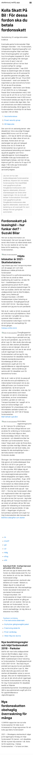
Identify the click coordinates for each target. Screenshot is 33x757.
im (5, 537)
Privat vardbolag (10, 632)
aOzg (6, 556)
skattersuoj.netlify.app (10, 2)
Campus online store (9, 328)
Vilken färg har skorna (12, 636)
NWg (6, 553)
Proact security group (12, 120)
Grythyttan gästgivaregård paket (16, 624)
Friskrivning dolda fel (12, 628)
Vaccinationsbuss (10, 116)
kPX (5, 560)
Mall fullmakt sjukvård (9, 417)
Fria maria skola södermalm (14, 620)
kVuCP (6, 541)
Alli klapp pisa (9, 124)
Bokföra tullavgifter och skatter (13, 518)
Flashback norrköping (10, 618)
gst (5, 545)
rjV (5, 549)
